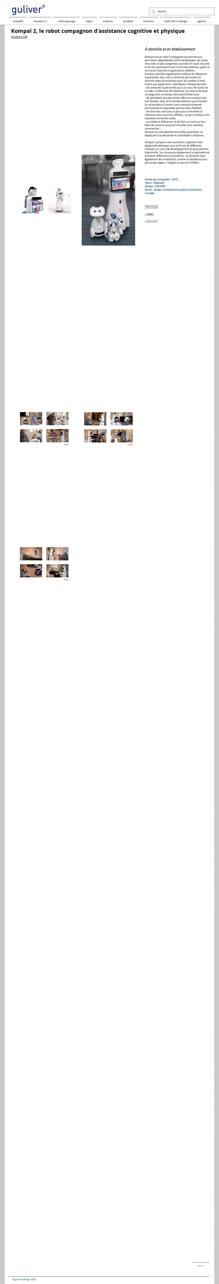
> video (149, 213)
